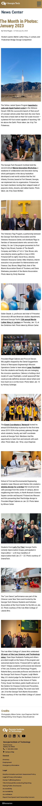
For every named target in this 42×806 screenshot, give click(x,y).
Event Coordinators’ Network (16, 425)
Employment (7, 762)
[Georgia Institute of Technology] (10, 3)
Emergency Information (11, 765)
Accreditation (7, 794)
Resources (8, 803)
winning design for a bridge (12, 487)
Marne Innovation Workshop (25, 168)
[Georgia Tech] (13, 730)
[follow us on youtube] (23, 736)
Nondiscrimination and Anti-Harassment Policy (19, 774)
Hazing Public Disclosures (12, 786)
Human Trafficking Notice (12, 780)
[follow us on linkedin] (14, 736)
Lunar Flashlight (33, 367)
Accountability (8, 791)
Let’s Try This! (19, 547)
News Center (12, 12)
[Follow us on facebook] (5, 736)
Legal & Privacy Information (12, 777)
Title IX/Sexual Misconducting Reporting (17, 783)
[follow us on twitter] (18, 736)
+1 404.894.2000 (12, 749)
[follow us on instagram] (10, 736)
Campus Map (9, 752)
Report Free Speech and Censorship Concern (18, 797)
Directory (6, 759)
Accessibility (7, 788)
